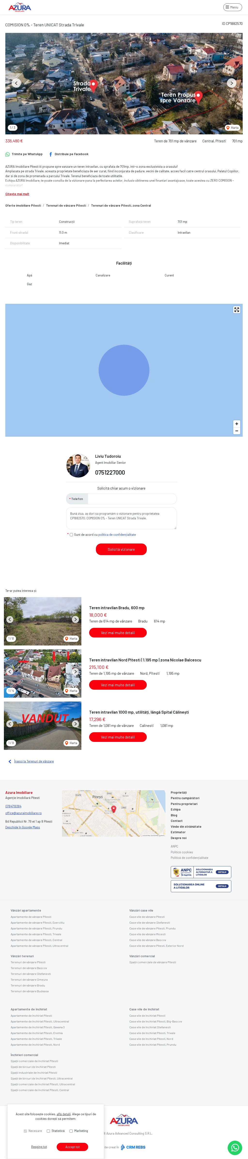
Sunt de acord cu (105, 534)
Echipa (175, 809)
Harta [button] (234, 128)
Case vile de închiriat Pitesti (147, 1015)
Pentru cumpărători (185, 798)
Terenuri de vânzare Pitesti (66, 205)
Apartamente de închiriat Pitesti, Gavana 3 (38, 1027)
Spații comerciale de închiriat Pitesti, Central (40, 1090)
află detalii (64, 1114)
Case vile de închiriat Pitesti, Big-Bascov (155, 1021)
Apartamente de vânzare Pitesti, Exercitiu (37, 922)
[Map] (124, 370)
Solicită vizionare (121, 549)
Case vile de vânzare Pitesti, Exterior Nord (156, 945)
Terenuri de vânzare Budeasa (30, 991)
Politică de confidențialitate (189, 858)
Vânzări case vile (141, 910)
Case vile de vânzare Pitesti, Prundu (152, 928)
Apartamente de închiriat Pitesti (31, 1015)
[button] (16, 83)
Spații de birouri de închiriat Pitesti (33, 1066)
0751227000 (110, 472)
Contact (177, 821)
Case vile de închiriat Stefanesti (150, 1027)
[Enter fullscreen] (236, 309)
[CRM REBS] (133, 1147)
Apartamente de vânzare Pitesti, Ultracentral (39, 945)
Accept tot (72, 1147)
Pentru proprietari (184, 804)
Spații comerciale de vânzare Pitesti (152, 962)
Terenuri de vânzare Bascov (29, 968)
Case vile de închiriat (144, 1009)
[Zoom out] (236, 430)
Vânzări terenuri (22, 956)
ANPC (174, 846)
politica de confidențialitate (117, 534)
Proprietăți (179, 792)
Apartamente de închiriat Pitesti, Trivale (36, 1038)
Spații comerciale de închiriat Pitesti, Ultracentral (43, 1084)
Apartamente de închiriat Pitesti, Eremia (37, 1033)
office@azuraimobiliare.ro (23, 813)
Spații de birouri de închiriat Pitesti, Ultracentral (42, 1078)
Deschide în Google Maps (22, 827)
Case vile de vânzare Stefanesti (149, 922)
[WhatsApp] (235, 1148)
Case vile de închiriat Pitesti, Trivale (152, 1033)
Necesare (35, 1131)
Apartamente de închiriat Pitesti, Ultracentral (40, 1021)
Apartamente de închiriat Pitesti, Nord (35, 1044)
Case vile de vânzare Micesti (147, 934)
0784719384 (13, 806)
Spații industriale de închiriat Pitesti (34, 1072)
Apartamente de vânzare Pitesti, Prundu (36, 928)
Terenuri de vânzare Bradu (28, 985)
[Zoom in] (236, 423)
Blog (174, 815)
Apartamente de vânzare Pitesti (31, 916)
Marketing (81, 1131)
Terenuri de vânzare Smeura (29, 979)
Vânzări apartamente (26, 910)
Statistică (58, 1131)
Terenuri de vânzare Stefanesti (31, 973)
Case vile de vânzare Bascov (147, 940)
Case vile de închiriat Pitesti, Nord (151, 1038)
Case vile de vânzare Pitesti (147, 916)
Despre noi (178, 838)
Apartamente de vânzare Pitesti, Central (36, 940)
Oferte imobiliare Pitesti (23, 205)
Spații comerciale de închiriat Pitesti (34, 1061)
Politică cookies (182, 852)
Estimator (178, 832)
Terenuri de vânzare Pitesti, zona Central (121, 205)
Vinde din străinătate (186, 826)
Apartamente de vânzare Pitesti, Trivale (36, 934)
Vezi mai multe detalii (118, 632)
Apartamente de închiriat (29, 1009)
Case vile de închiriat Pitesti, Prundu (152, 1044)
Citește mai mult (17, 194)
